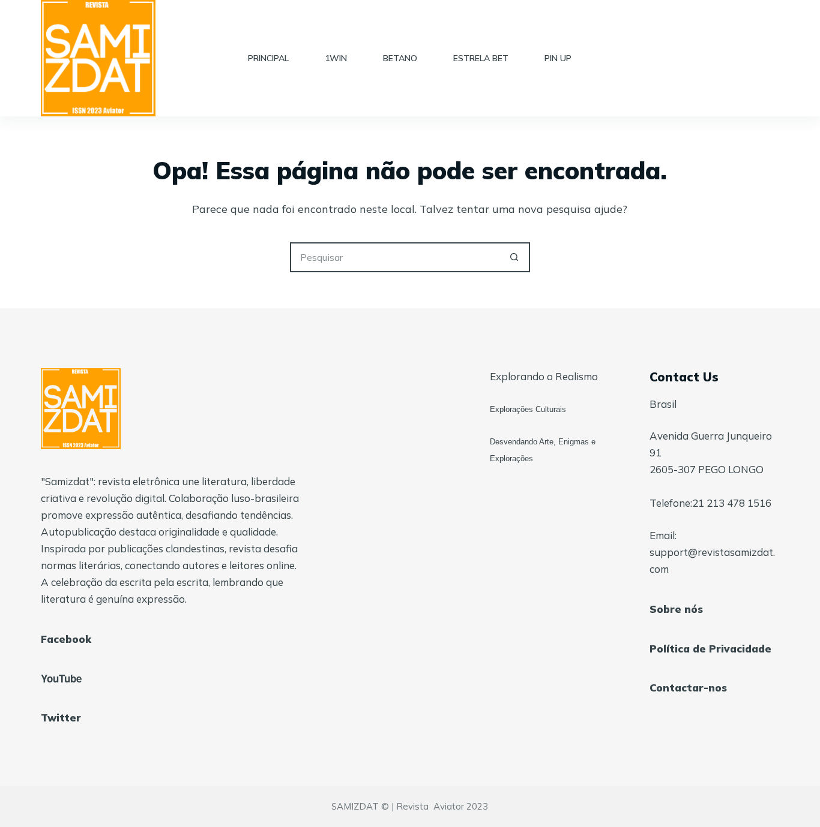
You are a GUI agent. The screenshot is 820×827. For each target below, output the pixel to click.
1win (336, 58)
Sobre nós (676, 609)
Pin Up (557, 58)
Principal (268, 58)
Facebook (66, 639)
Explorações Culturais (528, 409)
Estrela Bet (480, 58)
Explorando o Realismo (544, 376)
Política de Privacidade (710, 648)
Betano (400, 58)
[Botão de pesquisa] (515, 257)
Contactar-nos (688, 687)
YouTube (61, 678)
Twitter (61, 717)
